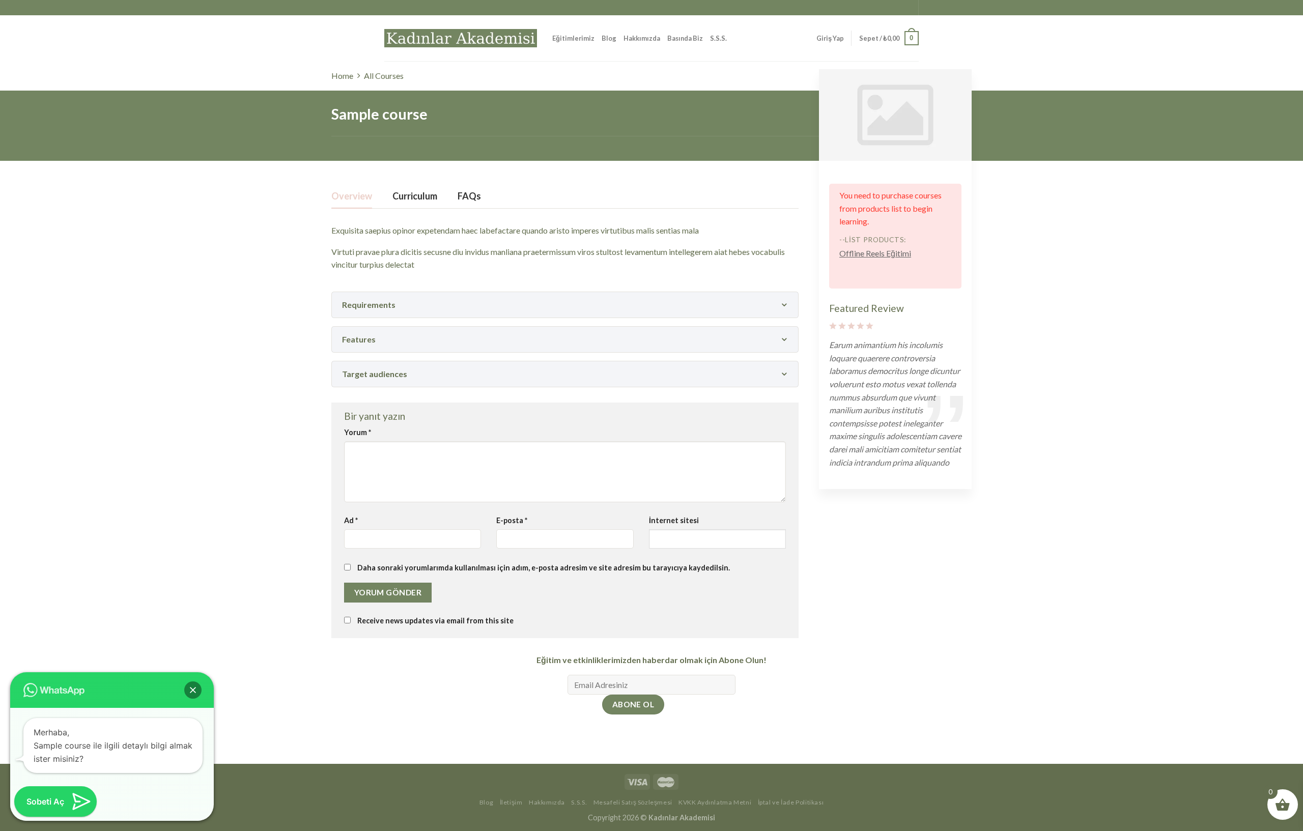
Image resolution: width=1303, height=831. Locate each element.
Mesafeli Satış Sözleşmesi (632, 802)
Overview (351, 196)
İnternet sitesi (674, 520)
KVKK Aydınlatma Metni (714, 802)
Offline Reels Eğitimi (875, 253)
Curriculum (414, 196)
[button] (193, 690)
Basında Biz (685, 38)
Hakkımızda (642, 38)
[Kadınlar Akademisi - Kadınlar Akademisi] (460, 38)
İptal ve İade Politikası (791, 802)
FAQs (469, 196)
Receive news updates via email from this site (435, 620)
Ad (351, 520)
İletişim (511, 802)
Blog (609, 38)
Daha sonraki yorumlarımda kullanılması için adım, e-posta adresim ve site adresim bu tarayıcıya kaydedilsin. (543, 567)
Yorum (357, 432)
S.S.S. (718, 38)
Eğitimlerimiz (573, 38)
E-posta (511, 520)
